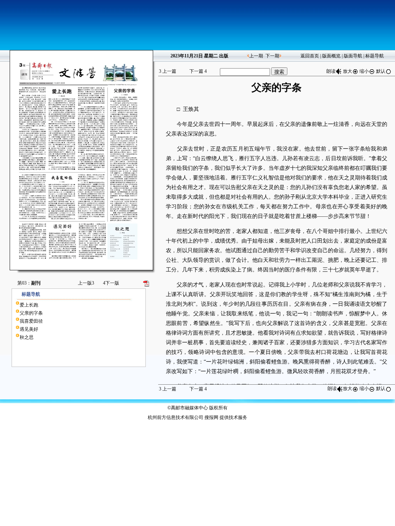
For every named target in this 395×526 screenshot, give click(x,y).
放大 (347, 71)
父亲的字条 (31, 313)
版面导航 (353, 56)
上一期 (256, 56)
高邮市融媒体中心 (189, 407)
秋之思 (27, 337)
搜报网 (211, 417)
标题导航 (374, 56)
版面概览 (331, 56)
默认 (380, 71)
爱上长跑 (29, 305)
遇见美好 (29, 329)
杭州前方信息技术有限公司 (175, 417)
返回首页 (309, 56)
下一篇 (198, 71)
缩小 (364, 71)
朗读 (331, 71)
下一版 (111, 283)
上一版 (86, 283)
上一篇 (167, 71)
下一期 (272, 56)
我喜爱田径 (31, 321)
